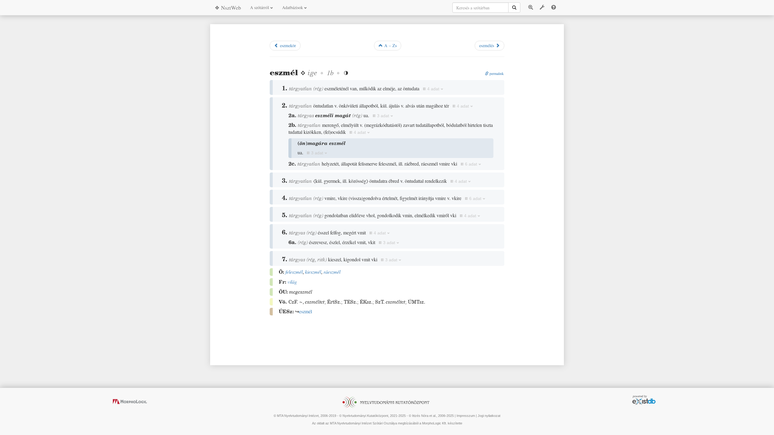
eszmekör (287, 45)
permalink (496, 73)
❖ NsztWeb (228, 7)
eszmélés (487, 45)
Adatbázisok (293, 7)
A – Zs (390, 45)
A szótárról (260, 7)
